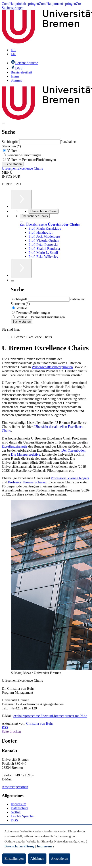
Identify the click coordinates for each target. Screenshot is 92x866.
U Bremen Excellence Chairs (22, 168)
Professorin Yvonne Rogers (70, 478)
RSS (5, 727)
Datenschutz (19, 808)
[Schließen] (21, 221)
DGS (14, 820)
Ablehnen (37, 858)
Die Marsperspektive (25, 454)
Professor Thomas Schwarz (27, 482)
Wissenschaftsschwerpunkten (52, 367)
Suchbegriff (10, 142)
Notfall (16, 812)
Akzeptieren (59, 858)
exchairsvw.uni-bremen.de (50, 716)
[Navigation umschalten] (3, 123)
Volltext (12, 151)
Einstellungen (14, 858)
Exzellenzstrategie (14, 446)
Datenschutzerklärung (19, 846)
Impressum (18, 804)
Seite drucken (11, 731)
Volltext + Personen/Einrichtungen (31, 160)
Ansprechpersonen (15, 787)
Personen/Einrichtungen (23, 155)
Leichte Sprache (22, 816)
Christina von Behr (39, 723)
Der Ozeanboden (73, 450)
